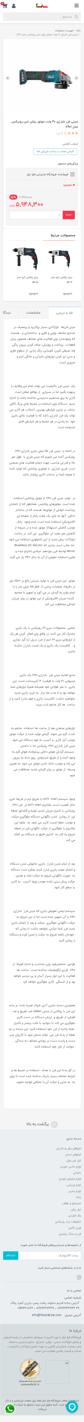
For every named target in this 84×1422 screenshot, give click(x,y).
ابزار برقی (76, 1209)
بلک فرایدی (74, 1216)
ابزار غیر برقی (73, 1160)
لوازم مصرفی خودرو (70, 1179)
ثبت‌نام (10, 1255)
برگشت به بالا (38, 1124)
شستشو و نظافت (71, 1203)
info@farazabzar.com (46, 1315)
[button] (7, 5)
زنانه (78, 1197)
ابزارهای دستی (73, 1154)
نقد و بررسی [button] (64, 312)
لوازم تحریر (74, 1191)
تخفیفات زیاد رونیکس (68, 1222)
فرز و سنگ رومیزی (70, 1234)
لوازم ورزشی (73, 1185)
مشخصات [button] (33, 312)
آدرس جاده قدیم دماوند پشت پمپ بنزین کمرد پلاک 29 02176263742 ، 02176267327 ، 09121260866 (45, 1305)
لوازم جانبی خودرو (70, 1167)
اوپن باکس (74, 1228)
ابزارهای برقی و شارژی (68, 1148)
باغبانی (77, 1173)
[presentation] (76, 78)
